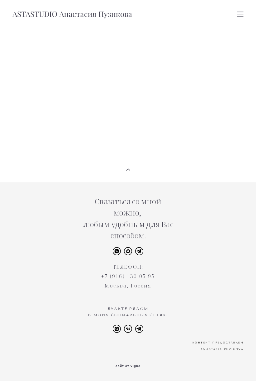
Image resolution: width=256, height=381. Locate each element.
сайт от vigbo (128, 366)
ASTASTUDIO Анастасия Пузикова (72, 14)
